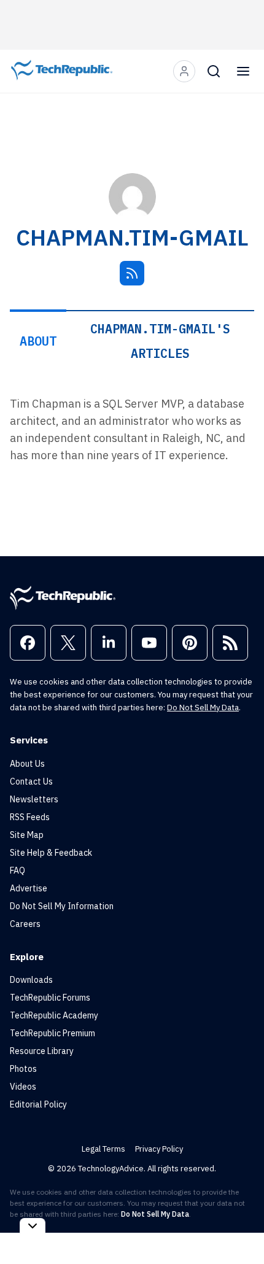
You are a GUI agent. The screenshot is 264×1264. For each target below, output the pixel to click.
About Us (27, 763)
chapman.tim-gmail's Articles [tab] (160, 341)
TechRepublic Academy (54, 1015)
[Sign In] (184, 71)
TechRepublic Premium (52, 1033)
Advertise (28, 888)
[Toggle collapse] (32, 1225)
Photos (23, 1068)
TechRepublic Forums (50, 997)
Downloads (31, 979)
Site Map (27, 834)
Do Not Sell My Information (62, 906)
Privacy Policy (159, 1149)
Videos (23, 1086)
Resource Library (42, 1051)
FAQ (17, 870)
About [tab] (38, 341)
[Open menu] (243, 71)
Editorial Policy (38, 1104)
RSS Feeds (30, 817)
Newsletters (34, 799)
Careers (25, 923)
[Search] (214, 71)
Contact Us (31, 781)
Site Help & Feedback (51, 852)
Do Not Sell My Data (203, 707)
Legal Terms (103, 1149)
